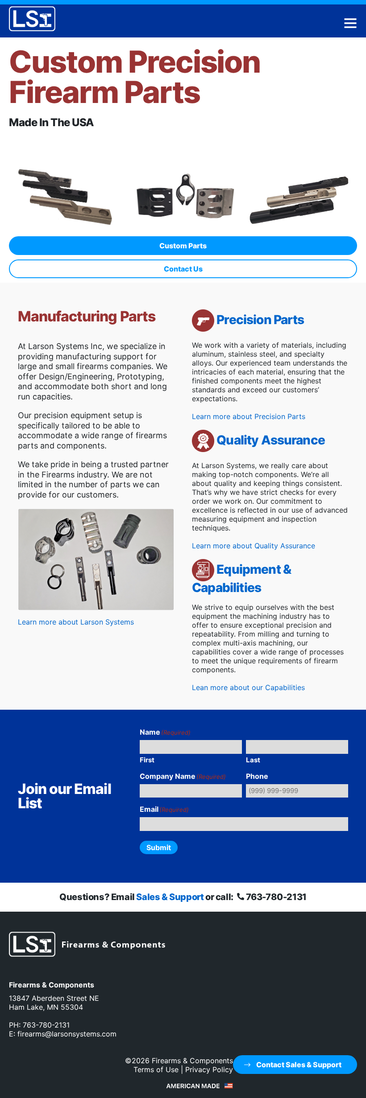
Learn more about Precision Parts (248, 416)
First (147, 760)
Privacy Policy (209, 1069)
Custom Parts (183, 245)
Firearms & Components (192, 1060)
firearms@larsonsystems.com (66, 1033)
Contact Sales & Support (298, 1064)
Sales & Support (170, 897)
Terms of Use (156, 1069)
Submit (158, 847)
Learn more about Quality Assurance (253, 545)
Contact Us (183, 268)
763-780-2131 (275, 897)
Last (253, 760)
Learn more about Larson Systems (76, 621)
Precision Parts (260, 319)
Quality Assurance (270, 440)
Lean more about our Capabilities (248, 687)
